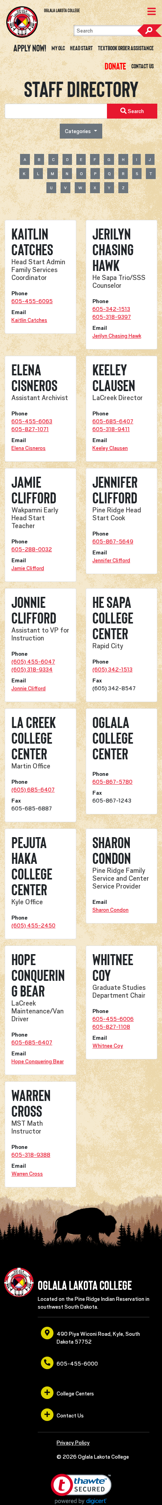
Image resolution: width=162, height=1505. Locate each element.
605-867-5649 (112, 541)
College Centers (75, 1393)
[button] (81, 1489)
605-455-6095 (32, 301)
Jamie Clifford (27, 568)
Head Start (81, 48)
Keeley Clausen (110, 448)
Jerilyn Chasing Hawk (116, 336)
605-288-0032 (31, 549)
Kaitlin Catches (29, 320)
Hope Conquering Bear (37, 1061)
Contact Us (142, 66)
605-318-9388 (30, 1155)
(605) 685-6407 (33, 789)
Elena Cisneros (28, 448)
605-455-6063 (31, 421)
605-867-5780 (112, 782)
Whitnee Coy (107, 1045)
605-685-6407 (112, 421)
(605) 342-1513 (112, 669)
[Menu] (151, 12)
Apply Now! (29, 48)
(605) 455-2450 (33, 925)
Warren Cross (27, 1173)
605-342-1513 (111, 309)
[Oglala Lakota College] (22, 22)
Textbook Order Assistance (126, 48)
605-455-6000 (77, 1364)
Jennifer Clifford (111, 560)
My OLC (58, 48)
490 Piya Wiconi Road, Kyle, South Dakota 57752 (98, 1338)
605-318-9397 (111, 317)
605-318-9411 (111, 429)
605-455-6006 (113, 1019)
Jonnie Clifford (28, 688)
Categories (78, 131)
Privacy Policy (73, 1442)
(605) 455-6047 (33, 661)
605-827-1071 (30, 429)
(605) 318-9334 (32, 669)
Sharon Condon (110, 910)
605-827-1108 (111, 1027)
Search (149, 30)
